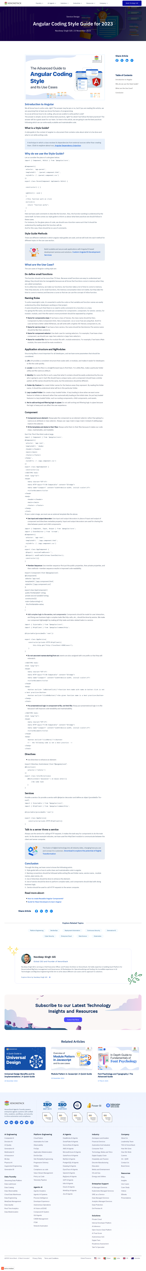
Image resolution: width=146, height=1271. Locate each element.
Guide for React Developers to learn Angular (45, 902)
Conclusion (119, 93)
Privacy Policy (37, 1258)
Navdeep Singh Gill (64, 30)
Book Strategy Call (132, 3)
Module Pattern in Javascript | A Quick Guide (71, 1074)
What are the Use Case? (124, 88)
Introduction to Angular (124, 80)
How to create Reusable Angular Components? (45, 898)
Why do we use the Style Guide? (127, 84)
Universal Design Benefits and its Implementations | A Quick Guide (19, 1075)
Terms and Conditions (51, 1258)
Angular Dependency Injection (68, 145)
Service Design (73, 16)
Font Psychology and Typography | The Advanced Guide (115, 1075)
